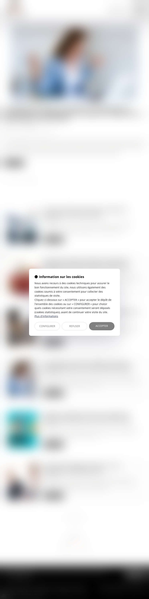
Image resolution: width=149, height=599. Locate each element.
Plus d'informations (46, 316)
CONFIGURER (47, 326)
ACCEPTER (102, 326)
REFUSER (74, 326)
